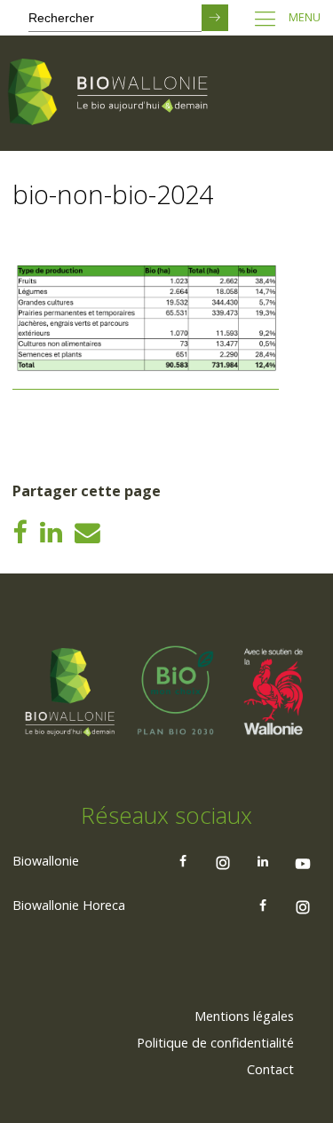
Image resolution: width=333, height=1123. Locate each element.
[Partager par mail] (87, 531)
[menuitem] (244, 1016)
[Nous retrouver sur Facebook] (183, 861)
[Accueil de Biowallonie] (111, 93)
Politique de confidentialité (215, 1042)
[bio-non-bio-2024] (145, 382)
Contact (270, 1069)
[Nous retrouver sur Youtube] (303, 861)
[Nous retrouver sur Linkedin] (263, 861)
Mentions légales (244, 1016)
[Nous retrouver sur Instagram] (223, 861)
